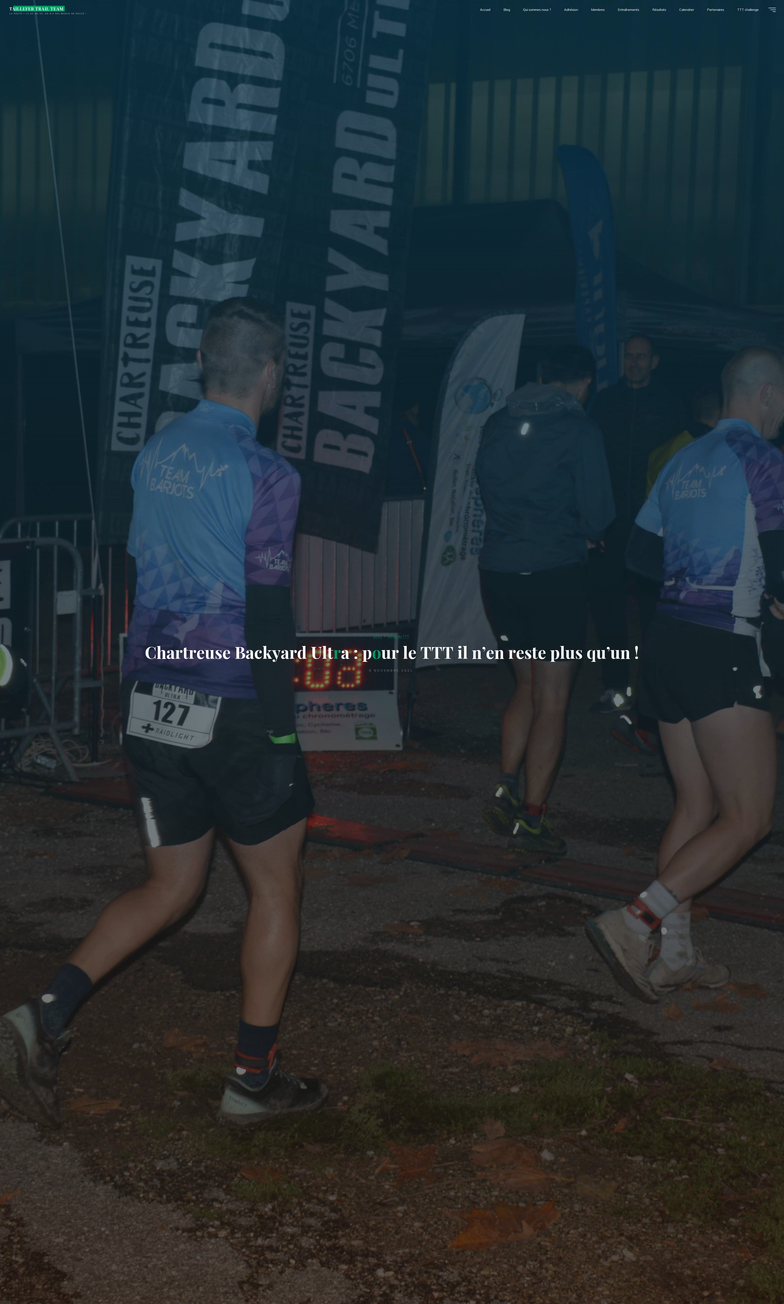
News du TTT (398, 636)
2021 (377, 636)
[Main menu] (772, 10)
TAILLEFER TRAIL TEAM (36, 8)
